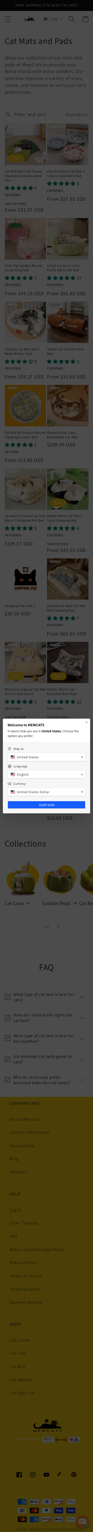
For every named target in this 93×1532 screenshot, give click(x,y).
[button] (46, 757)
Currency (19, 784)
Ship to (18, 749)
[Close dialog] (86, 722)
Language (20, 766)
